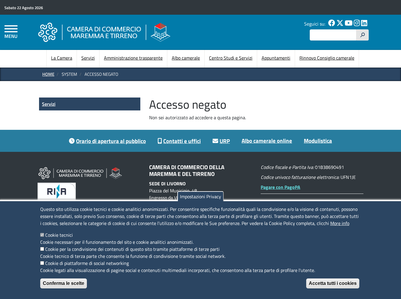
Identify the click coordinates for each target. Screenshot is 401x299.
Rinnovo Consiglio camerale (326, 57)
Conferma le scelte (63, 283)
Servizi (88, 57)
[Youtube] (349, 23)
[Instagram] (357, 23)
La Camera (61, 57)
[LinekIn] (364, 23)
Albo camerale (186, 57)
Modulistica (318, 140)
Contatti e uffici (182, 141)
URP (225, 141)
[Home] (104, 32)
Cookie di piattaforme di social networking (87, 263)
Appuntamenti (276, 57)
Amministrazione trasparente (133, 57)
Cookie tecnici (59, 234)
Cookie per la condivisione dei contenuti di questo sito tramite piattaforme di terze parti (132, 249)
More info (339, 223)
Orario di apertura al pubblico (111, 141)
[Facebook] (331, 23)
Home (48, 74)
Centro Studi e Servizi (230, 57)
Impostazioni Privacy (200, 196)
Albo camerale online (267, 140)
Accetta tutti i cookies (333, 283)
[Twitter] (339, 23)
